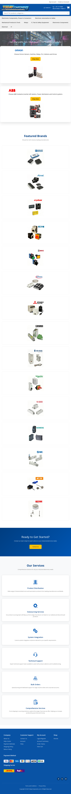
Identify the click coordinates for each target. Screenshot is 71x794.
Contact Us (35, 547)
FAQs (21, 744)
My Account (52, 2)
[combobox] (36, 13)
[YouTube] (65, 778)
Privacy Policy (42, 786)
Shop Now (35, 59)
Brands (56, 738)
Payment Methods (9, 744)
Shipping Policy (8, 746)
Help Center (7, 741)
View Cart (40, 746)
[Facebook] (58, 778)
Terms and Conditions (31, 786)
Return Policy (8, 749)
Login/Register (41, 738)
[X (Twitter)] (62, 778)
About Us (6, 738)
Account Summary (42, 741)
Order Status (41, 744)
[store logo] (15, 7)
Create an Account (63, 2)
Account (22, 741)
